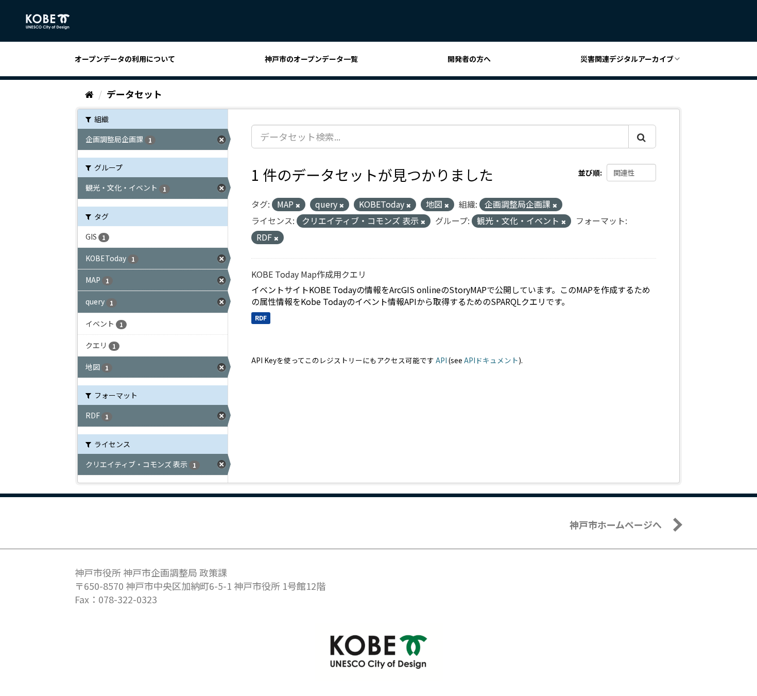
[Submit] (642, 136)
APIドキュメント (491, 360)
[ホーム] (89, 93)
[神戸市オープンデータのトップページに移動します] (53, 21)
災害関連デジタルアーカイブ (627, 59)
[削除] (298, 205)
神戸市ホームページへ (616, 524)
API (441, 360)
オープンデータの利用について (125, 59)
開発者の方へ (469, 59)
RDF (261, 317)
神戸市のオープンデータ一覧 (311, 59)
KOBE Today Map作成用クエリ (308, 274)
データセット (134, 93)
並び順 (589, 172)
